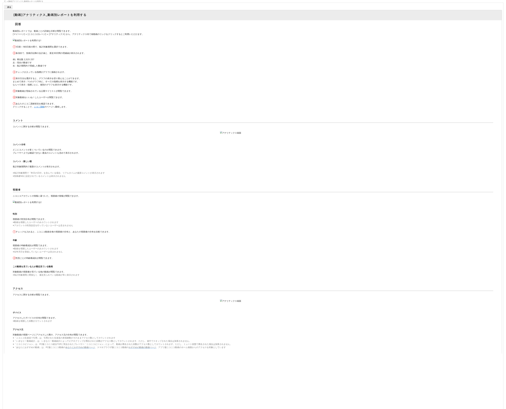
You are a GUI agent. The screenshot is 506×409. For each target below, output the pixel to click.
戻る (9, 7)
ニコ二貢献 (39, 106)
